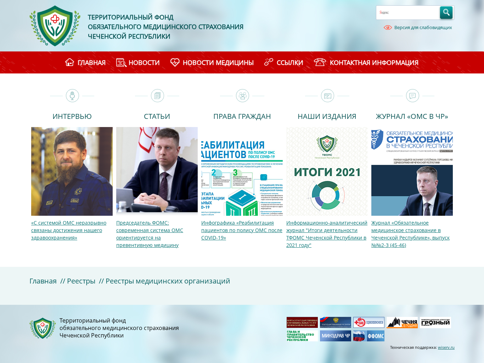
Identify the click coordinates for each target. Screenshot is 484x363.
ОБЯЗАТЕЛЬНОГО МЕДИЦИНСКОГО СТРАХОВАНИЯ (165, 26)
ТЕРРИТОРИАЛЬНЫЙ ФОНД (130, 17)
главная (92, 62)
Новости (144, 62)
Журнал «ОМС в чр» (412, 115)
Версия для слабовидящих (423, 27)
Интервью (72, 115)
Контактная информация (374, 62)
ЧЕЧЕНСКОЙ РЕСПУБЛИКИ (129, 36)
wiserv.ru (446, 347)
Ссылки (290, 62)
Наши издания (327, 115)
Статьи (157, 115)
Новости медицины (218, 62)
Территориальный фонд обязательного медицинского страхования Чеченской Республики (119, 328)
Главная (43, 281)
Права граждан (242, 115)
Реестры (81, 281)
